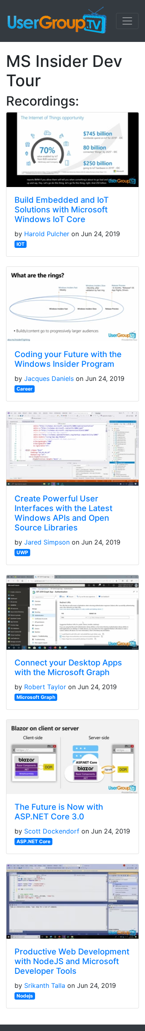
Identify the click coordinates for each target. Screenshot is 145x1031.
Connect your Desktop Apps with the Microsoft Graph (68, 667)
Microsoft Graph (36, 697)
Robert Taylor (45, 687)
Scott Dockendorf (51, 831)
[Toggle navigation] (127, 21)
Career (25, 389)
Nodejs (25, 996)
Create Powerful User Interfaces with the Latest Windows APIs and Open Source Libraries (63, 513)
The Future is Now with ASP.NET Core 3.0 (58, 811)
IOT (21, 244)
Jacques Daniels (49, 378)
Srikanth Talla (44, 985)
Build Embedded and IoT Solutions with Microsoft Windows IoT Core (61, 209)
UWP (22, 552)
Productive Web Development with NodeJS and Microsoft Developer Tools (71, 961)
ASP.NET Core (33, 841)
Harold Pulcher (46, 234)
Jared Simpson (47, 542)
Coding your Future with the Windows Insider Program (68, 359)
